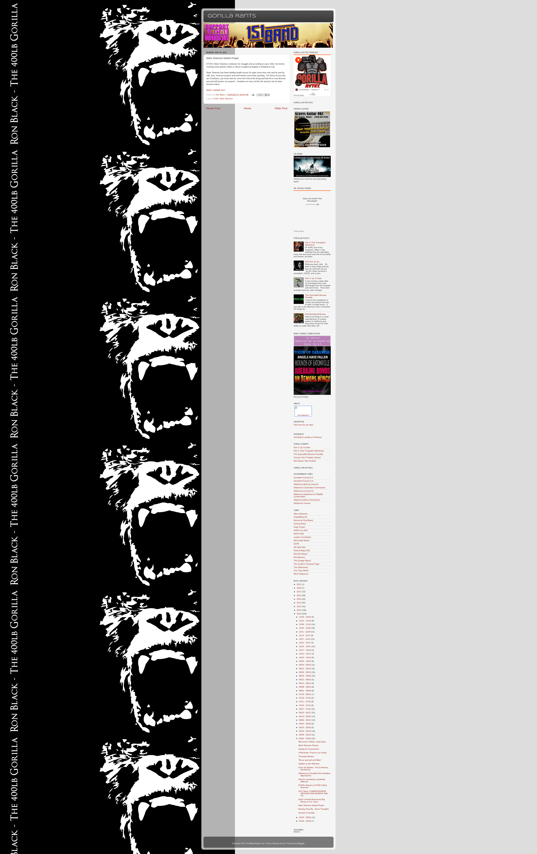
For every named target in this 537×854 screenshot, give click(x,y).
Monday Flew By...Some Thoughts (313, 809)
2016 (299, 595)
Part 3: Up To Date (313, 278)
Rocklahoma (299, 557)
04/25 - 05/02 (305, 817)
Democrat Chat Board (303, 520)
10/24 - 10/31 (305, 646)
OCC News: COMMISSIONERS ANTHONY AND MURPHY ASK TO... (313, 793)
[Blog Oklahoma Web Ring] (303, 410)
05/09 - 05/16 (305, 735)
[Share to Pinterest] (268, 94)
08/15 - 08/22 (305, 683)
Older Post (281, 108)
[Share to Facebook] (266, 94)
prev (299, 415)
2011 (299, 610)
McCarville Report (301, 540)
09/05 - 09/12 (305, 672)
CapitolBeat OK (300, 517)
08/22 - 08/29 (305, 680)
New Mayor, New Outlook (305, 461)
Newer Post (213, 108)
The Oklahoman (301, 567)
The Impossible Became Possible (308, 454)
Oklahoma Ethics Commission (307, 500)
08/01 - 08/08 (305, 691)
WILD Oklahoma (301, 574)
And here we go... (313, 262)
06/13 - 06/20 (305, 716)
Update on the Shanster (309, 764)
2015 (299, 599)
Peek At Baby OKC (302, 551)
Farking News (300, 524)
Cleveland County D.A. (304, 481)
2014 (299, 603)
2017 (299, 592)
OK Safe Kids (299, 547)
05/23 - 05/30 (305, 727)
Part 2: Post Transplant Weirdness (309, 451)
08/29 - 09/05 (305, 676)
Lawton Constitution (302, 537)
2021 (299, 584)
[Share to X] (263, 94)
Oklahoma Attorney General (306, 484)
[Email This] (258, 94)
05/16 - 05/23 (305, 731)
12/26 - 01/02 (305, 617)
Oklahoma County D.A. (304, 491)
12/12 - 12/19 (305, 621)
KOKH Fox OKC (301, 530)
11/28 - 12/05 (305, 628)
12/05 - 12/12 (305, 624)
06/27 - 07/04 (305, 709)
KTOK (216, 99)
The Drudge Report (302, 561)
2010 (299, 614)
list (305, 415)
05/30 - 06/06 (305, 724)
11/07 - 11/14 (305, 639)
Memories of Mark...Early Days (312, 742)
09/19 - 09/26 (305, 665)
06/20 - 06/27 (305, 713)
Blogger (301, 843)
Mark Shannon (226, 99)
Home (247, 108)
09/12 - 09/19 (305, 669)
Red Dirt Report (301, 554)
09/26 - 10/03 (305, 661)
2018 (299, 588)
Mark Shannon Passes (308, 745)
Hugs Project (299, 527)
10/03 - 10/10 (305, 658)
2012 (299, 606)
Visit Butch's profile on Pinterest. (308, 437)
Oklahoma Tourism (302, 503)
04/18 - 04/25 (305, 821)
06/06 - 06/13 (305, 720)
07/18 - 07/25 (305, 698)
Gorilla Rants (232, 16)
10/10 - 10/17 (305, 654)
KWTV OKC (299, 534)
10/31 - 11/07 (305, 643)
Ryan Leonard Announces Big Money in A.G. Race (311, 800)
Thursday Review (306, 756)
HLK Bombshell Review (315, 314)
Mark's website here (215, 90)
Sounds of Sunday (306, 813)
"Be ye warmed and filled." (310, 760)
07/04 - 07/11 (305, 705)
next (307, 415)
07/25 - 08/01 (305, 694)
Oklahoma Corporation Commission (309, 488)
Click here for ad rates (303, 425)
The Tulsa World (301, 571)
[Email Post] (253, 95)
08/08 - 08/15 (305, 687)
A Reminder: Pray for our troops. (312, 753)
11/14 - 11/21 (305, 635)
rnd (302, 415)
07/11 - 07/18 (305, 702)
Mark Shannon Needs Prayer (311, 805)
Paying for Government (308, 749)
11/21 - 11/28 (305, 632)
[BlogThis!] (260, 94)
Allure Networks (301, 514)
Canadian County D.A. (303, 478)
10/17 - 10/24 (305, 650)
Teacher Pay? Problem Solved (307, 458)
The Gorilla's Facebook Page (306, 564)
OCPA (296, 544)
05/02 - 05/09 (305, 738)
